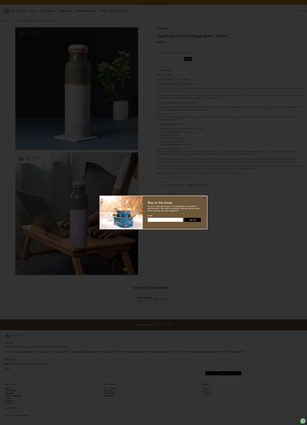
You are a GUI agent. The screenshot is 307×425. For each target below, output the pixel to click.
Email (150, 215)
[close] (205, 198)
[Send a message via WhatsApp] (303, 421)
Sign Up (192, 220)
